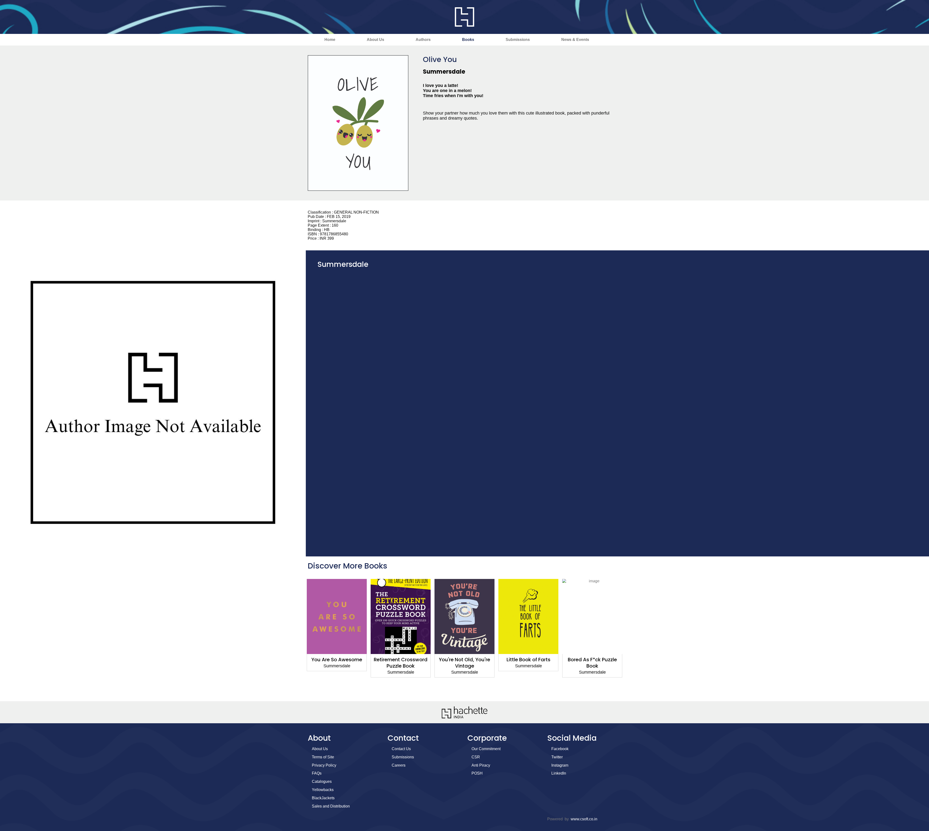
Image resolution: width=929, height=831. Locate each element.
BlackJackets (323, 798)
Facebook (560, 749)
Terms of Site (323, 757)
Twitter (557, 757)
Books (468, 40)
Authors (423, 40)
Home (329, 40)
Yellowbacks (323, 790)
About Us (375, 40)
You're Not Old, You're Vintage (400, 662)
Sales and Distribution (331, 806)
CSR (476, 757)
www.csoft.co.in (584, 819)
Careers (398, 765)
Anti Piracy (481, 765)
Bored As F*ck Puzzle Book (528, 662)
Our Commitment (486, 749)
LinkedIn (558, 773)
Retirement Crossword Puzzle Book (337, 662)
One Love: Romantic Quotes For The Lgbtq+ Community (592, 665)
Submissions (518, 40)
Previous (298, 637)
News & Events (575, 40)
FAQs (317, 773)
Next (630, 637)
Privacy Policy (324, 765)
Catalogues (322, 781)
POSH (477, 773)
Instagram (559, 765)
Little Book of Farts (465, 659)
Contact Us (401, 749)
